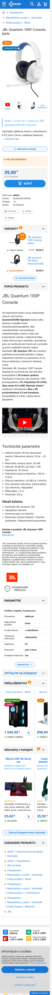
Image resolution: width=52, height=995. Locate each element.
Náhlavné (30, 906)
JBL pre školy (14, 865)
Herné (27, 22)
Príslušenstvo (16, 12)
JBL (15, 201)
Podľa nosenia (14, 906)
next (46, 719)
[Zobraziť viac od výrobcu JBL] (12, 577)
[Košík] (45, 4)
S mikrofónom (32, 893)
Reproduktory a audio (17, 17)
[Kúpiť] (28, 733)
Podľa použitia (13, 22)
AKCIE (10, 851)
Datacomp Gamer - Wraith (18, 692)
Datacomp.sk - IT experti (15, 4)
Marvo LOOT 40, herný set (18, 760)
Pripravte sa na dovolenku (29, 851)
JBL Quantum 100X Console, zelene (34, 240)
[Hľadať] (32, 4)
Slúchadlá (36, 17)
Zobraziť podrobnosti (37, 963)
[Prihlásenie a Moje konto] (39, 4)
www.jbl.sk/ (8, 535)
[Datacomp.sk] (3, 12)
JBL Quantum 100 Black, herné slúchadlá (35, 260)
